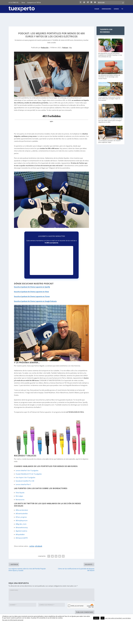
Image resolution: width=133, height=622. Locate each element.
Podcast (65, 48)
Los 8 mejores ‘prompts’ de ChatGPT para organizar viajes (109, 141)
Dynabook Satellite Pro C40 (25, 481)
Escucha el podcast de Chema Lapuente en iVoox (31, 292)
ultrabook (38, 546)
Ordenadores (106, 9)
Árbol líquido (20, 493)
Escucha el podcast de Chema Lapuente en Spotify (32, 287)
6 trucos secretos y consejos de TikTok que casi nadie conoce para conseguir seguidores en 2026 (110, 120)
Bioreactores (20, 500)
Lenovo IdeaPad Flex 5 (23, 484)
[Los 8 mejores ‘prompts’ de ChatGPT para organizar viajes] (110, 133)
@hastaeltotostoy (22, 527)
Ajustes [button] (96, 618)
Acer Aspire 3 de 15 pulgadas (25, 477)
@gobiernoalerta (21, 531)
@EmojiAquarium (22, 521)
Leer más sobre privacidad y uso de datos (118, 618)
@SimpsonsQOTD (22, 538)
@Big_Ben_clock (21, 524)
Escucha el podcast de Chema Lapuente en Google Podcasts (35, 301)
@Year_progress (21, 517)
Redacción (44, 48)
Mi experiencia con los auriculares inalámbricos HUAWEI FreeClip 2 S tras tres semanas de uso (110, 55)
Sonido (116, 9)
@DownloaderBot (22, 514)
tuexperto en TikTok (34, 3)
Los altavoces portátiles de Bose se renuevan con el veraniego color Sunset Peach (109, 76)
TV (122, 9)
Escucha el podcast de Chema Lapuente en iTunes (32, 296)
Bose (23, 3)
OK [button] (102, 618)
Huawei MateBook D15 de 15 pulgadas (29, 474)
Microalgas (19, 496)
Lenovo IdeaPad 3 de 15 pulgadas (27, 471)
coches (31, 546)
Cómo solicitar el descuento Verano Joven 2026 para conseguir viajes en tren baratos (109, 98)
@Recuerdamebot (22, 510)
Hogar (96, 9)
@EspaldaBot (20, 534)
